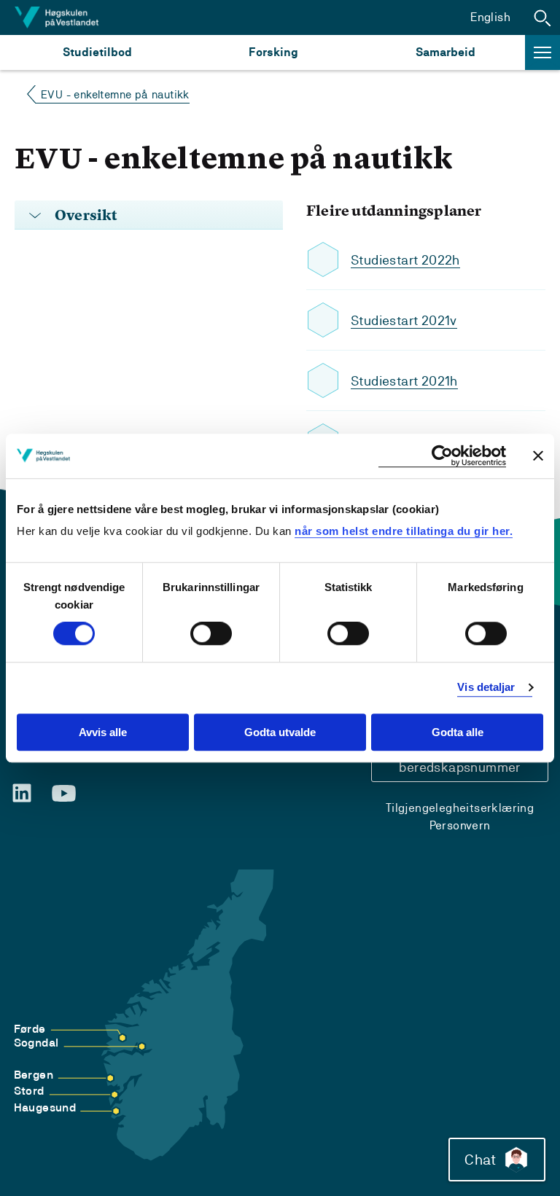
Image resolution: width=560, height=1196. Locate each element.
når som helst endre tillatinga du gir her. (404, 531)
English (490, 17)
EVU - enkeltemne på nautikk (115, 94)
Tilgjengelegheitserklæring (460, 808)
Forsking (273, 52)
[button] (542, 17)
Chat (480, 1159)
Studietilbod (97, 52)
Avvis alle (103, 732)
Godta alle (457, 732)
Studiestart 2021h (404, 380)
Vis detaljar (486, 687)
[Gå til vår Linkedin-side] (22, 793)
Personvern (460, 825)
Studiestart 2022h (405, 259)
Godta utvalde (280, 732)
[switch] (211, 634)
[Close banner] (538, 455)
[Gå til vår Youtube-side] (64, 793)
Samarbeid (445, 52)
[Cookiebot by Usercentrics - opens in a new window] (442, 456)
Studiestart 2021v (404, 320)
